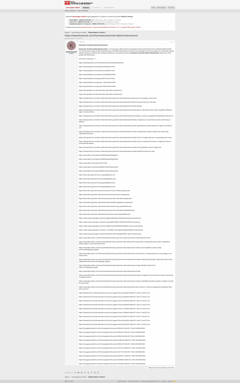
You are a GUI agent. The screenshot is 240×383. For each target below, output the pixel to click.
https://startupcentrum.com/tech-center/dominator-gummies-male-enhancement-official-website (110, 106)
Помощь (163, 381)
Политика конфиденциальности (150, 381)
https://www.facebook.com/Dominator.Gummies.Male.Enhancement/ (101, 63)
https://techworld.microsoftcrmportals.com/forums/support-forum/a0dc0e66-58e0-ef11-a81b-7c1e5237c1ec (114, 297)
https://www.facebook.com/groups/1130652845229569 (97, 82)
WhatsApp (98, 20)
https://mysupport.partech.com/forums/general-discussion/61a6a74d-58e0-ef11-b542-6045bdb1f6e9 (112, 340)
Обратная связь (122, 381)
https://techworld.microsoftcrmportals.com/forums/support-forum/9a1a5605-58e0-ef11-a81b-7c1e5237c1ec (114, 320)
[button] (102, 7)
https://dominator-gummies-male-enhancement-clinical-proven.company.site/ (104, 194)
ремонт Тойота (136, 27)
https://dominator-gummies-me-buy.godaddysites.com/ (97, 183)
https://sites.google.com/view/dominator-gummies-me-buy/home (100, 90)
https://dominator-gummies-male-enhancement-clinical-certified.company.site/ (104, 190)
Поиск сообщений (82, 11)
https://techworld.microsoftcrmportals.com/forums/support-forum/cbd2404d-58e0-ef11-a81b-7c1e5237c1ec (114, 305)
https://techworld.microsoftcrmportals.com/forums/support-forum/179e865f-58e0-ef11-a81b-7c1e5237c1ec (114, 308)
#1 (173, 42)
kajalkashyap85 (70, 38)
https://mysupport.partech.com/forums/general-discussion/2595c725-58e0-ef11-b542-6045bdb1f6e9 (112, 348)
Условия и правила (133, 381)
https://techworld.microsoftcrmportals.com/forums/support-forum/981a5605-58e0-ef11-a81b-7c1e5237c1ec (114, 324)
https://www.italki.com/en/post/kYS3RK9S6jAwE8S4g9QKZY (98, 155)
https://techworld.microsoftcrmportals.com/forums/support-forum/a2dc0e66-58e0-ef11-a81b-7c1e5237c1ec (114, 293)
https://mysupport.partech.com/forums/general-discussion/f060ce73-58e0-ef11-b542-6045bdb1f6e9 (112, 328)
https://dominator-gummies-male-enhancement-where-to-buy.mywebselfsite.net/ (105, 206)
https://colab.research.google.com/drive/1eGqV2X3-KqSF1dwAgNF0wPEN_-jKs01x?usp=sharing (110, 234)
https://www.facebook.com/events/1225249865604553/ (97, 74)
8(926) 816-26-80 (85, 20)
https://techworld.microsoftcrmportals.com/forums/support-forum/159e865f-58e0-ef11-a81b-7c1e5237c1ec (114, 312)
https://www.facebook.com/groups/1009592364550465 (97, 86)
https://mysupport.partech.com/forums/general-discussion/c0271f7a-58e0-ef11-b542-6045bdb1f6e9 (112, 352)
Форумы (86, 7)
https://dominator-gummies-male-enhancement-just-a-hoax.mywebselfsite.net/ (104, 214)
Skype (118, 20)
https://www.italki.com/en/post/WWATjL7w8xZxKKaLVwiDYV (98, 167)
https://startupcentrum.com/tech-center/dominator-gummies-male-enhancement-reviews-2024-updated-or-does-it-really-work (120, 147)
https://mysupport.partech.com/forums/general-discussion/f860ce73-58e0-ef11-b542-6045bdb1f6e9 (112, 344)
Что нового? (96, 7)
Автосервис (73, 20)
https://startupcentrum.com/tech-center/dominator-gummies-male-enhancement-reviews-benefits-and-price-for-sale (116, 151)
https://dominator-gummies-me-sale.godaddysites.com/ (97, 187)
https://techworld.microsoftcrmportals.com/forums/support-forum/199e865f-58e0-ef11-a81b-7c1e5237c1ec (114, 301)
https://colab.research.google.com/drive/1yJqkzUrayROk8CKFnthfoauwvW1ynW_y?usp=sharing (110, 218)
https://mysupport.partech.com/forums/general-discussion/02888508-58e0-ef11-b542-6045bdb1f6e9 (112, 360)
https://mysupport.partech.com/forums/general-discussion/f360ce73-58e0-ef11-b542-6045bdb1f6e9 (112, 332)
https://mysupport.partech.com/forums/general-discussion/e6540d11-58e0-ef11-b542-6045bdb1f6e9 (112, 356)
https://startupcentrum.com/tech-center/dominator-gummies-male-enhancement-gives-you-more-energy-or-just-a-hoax (118, 98)
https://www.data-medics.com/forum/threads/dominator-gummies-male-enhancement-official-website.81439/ (115, 238)
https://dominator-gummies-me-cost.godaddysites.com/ (97, 175)
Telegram (111, 20)
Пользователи (109, 7)
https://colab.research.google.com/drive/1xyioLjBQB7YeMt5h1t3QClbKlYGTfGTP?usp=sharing (109, 222)
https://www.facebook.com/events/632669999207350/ (97, 67)
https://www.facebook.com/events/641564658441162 (96, 70)
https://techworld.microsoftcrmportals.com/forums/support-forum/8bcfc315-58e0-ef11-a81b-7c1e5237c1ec (114, 316)
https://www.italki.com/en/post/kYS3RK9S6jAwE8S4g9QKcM (98, 159)
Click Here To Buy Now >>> (87, 59)
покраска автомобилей (101, 27)
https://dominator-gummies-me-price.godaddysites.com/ (97, 179)
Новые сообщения (70, 11)
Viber (105, 20)
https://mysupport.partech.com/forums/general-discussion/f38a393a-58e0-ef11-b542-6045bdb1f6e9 (112, 336)
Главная (170, 381)
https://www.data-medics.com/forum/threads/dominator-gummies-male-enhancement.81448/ (109, 271)
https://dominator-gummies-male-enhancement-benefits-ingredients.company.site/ (106, 202)
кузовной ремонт (86, 27)
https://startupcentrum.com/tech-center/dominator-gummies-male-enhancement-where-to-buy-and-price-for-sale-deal (117, 102)
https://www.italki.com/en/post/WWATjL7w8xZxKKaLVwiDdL (98, 171)
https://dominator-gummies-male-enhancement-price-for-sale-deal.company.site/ (105, 198)
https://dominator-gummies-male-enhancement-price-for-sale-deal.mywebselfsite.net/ (107, 210)
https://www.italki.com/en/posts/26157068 (93, 163)
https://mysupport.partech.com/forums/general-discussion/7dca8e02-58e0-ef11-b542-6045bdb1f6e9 (112, 364)
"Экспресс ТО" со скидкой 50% (119, 27)
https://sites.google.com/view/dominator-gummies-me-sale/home (100, 94)
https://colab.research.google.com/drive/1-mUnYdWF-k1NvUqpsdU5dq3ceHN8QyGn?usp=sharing (111, 230)
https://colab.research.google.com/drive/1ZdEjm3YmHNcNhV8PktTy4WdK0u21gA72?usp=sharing (111, 226)
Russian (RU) (70, 381)
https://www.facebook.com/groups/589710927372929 (97, 78)
